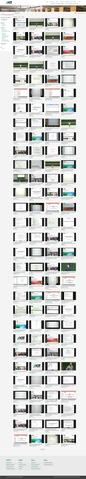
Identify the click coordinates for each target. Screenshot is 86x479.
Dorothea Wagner (31, 43)
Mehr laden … (43, 449)
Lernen (66, 3)
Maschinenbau (4, 30)
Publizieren (70, 3)
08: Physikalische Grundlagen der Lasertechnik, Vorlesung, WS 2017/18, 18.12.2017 (35, 99)
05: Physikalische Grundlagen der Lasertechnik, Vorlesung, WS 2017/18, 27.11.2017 (35, 386)
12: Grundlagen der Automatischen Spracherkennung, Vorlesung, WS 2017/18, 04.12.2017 (68, 243)
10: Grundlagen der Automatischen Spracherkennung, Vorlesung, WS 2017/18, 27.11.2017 (68, 316)
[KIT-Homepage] (9, 2)
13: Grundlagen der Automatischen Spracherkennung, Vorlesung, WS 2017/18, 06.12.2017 (68, 228)
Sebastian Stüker (15, 58)
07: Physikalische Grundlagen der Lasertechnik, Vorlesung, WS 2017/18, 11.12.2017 (35, 213)
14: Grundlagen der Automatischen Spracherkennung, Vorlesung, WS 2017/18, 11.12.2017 (36, 198)
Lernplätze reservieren (22, 464)
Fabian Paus (63, 115)
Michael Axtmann (47, 185)
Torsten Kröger (47, 29)
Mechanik (3, 34)
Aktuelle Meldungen (34, 466)
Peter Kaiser (31, 446)
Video (3, 48)
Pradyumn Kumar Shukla (16, 100)
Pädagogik (3, 33)
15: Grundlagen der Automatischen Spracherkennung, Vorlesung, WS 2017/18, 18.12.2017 (36, 114)
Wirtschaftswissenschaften (6, 31)
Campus (3, 25)
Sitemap (71, 1)
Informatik (3, 29)
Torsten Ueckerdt (15, 130)
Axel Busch (62, 72)
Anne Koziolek (63, 57)
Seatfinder (20, 462)
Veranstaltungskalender (35, 464)
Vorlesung (3, 20)
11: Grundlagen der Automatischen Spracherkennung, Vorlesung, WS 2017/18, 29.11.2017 (20, 258)
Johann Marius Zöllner (48, 359)
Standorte (20, 468)
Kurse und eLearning (9, 466)
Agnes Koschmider (16, 29)
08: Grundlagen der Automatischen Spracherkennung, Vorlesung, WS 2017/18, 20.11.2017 (52, 430)
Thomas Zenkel (68, 185)
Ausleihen (62, 3)
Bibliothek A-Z (33, 462)
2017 (2, 44)
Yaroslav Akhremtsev (36, 359)
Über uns (74, 3)
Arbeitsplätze (21, 466)
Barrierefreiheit (67, 1)
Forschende (58, 3)
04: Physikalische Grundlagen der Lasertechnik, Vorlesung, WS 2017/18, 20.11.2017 (35, 415)
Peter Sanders (31, 130)
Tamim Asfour (63, 171)
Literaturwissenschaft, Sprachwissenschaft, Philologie (5, 36)
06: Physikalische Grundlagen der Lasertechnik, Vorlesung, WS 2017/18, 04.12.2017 (51, 287)
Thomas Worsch (15, 171)
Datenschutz (62, 1)
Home (47, 1)
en (79, 1)
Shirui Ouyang (15, 43)
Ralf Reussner (31, 171)
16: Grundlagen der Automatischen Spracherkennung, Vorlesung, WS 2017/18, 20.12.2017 (20, 56)
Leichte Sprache (51, 1)
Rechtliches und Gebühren (35, 468)
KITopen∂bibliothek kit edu (48, 464)
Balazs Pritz (62, 43)
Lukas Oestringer (20, 43)
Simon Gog (46, 57)
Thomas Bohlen (15, 86)
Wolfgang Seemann (32, 29)
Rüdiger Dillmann (63, 100)
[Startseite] (79, 3)
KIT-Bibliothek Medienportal (20, 9)
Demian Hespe (51, 57)
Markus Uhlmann (15, 288)
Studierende (53, 3)
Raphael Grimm (67, 199)
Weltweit (3, 24)
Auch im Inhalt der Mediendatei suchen (7, 14)
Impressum (57, 1)
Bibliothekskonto (9, 462)
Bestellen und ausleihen (10, 464)
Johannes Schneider (64, 29)
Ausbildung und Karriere (10, 468)
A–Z (77, 3)
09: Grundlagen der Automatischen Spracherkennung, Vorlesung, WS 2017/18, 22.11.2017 (20, 386)
